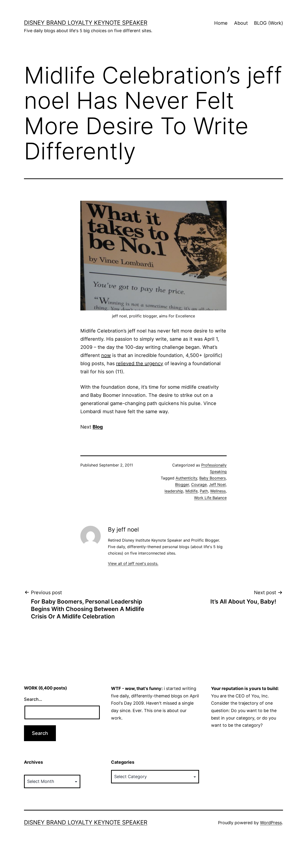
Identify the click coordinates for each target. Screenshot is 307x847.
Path (204, 491)
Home (221, 23)
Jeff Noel (217, 484)
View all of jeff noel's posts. (133, 563)
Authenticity (186, 478)
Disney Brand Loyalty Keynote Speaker (85, 22)
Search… (33, 699)
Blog (98, 427)
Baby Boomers (212, 478)
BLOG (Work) (268, 23)
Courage (199, 484)
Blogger (182, 484)
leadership (174, 491)
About (241, 23)
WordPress (271, 822)
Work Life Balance (210, 497)
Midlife (191, 491)
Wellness (218, 491)
